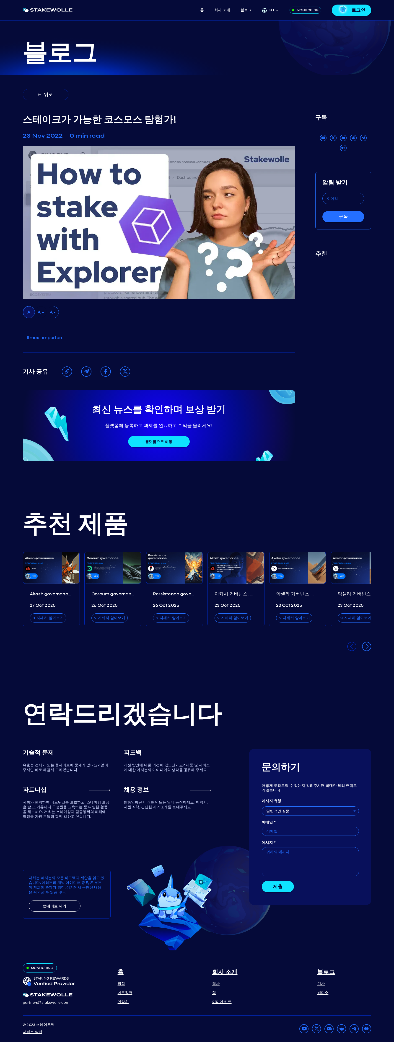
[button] (275, 10)
